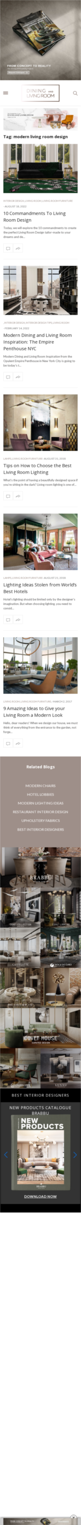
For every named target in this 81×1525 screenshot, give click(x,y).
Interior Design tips (39, 322)
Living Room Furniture (57, 200)
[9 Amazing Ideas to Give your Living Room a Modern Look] (40, 665)
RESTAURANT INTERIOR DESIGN (40, 812)
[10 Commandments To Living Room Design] (40, 168)
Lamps (7, 458)
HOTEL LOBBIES (40, 794)
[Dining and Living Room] (40, 93)
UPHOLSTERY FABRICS (40, 820)
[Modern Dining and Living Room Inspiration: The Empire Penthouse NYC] (40, 290)
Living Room (33, 200)
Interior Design (13, 200)
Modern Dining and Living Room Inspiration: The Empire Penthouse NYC (37, 342)
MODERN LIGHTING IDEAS (40, 803)
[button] (75, 1155)
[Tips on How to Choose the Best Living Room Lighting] (40, 422)
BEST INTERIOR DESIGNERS (40, 829)
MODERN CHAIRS (40, 785)
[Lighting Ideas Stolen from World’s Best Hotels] (40, 542)
